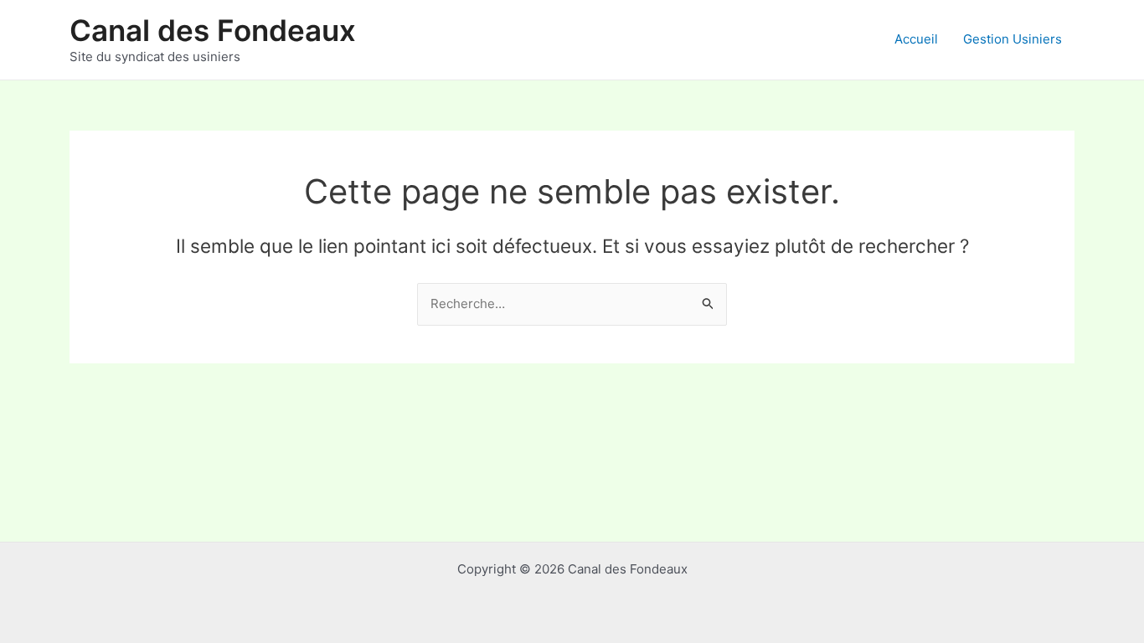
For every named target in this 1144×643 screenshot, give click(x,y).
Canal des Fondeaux (213, 30)
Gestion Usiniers (1012, 39)
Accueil (916, 39)
